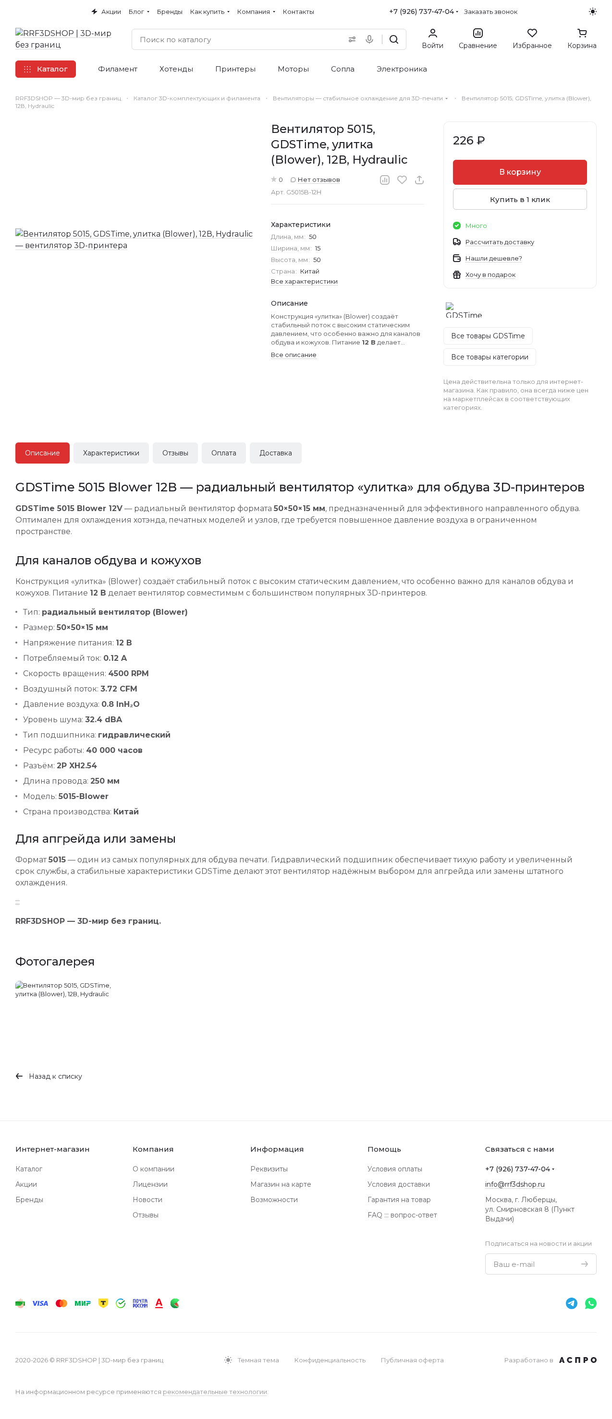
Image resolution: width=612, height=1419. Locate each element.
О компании (153, 1169)
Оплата (223, 453)
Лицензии (150, 1184)
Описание (42, 453)
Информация (277, 1149)
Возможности (274, 1199)
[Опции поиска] (350, 39)
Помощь (384, 1149)
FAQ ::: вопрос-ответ (402, 1215)
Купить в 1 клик (520, 199)
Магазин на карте (280, 1184)
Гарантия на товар (399, 1199)
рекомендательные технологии (215, 1391)
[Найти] (394, 39)
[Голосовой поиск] (371, 39)
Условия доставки (398, 1184)
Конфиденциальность (330, 1360)
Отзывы (175, 453)
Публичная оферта (412, 1360)
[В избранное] (402, 180)
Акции (26, 1184)
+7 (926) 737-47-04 (421, 11)
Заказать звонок (490, 11)
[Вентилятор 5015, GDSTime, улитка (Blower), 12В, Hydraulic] (71, 1018)
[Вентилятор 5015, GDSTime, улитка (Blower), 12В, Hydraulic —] (134, 239)
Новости (147, 1199)
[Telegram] (571, 1303)
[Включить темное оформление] (593, 11)
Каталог (28, 1169)
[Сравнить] (385, 180)
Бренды (29, 1199)
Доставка (275, 453)
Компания (153, 1149)
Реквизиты (269, 1169)
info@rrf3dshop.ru (515, 1184)
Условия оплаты (394, 1169)
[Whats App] (591, 1303)
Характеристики (111, 453)
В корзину (520, 172)
